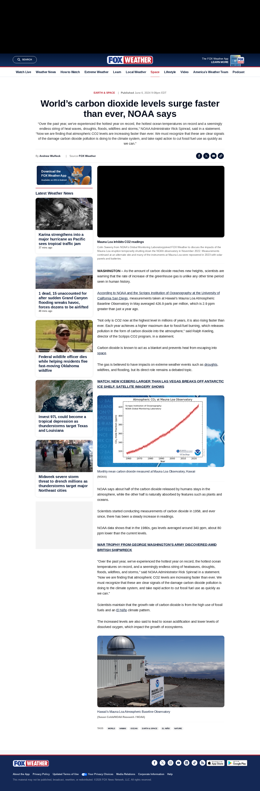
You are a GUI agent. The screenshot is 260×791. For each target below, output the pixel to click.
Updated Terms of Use (66, 774)
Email (214, 156)
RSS (202, 763)
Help (170, 774)
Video (184, 72)
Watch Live (23, 72)
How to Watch (70, 72)
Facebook (199, 156)
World (111, 728)
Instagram (170, 763)
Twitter (206, 156)
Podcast (238, 72)
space (101, 353)
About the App (21, 774)
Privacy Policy (41, 774)
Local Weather (136, 72)
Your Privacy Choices (100, 774)
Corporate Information (151, 774)
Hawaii (123, 728)
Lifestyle (170, 72)
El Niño (121, 610)
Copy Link (221, 156)
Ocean (134, 728)
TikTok (194, 763)
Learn (117, 72)
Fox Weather (130, 60)
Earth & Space (104, 92)
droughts (210, 364)
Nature (178, 728)
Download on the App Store (216, 763)
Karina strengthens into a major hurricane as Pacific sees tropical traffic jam (62, 239)
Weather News (46, 72)
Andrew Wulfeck (50, 155)
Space (155, 72)
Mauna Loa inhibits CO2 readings (120, 241)
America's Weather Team (210, 72)
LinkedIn (186, 763)
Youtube (178, 763)
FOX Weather (87, 155)
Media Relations (125, 774)
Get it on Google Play (237, 763)
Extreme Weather (97, 72)
